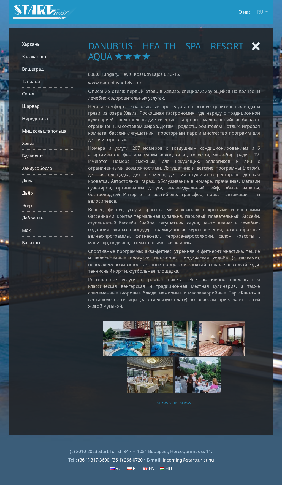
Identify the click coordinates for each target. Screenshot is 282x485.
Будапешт (32, 156)
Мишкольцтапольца (44, 131)
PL (135, 468)
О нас (244, 12)
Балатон (31, 243)
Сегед (28, 94)
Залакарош (34, 56)
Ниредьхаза (35, 119)
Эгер (27, 205)
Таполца (31, 81)
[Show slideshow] (174, 403)
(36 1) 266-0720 (127, 460)
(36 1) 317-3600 (93, 460)
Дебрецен (33, 218)
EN (151, 468)
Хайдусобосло (37, 168)
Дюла (28, 181)
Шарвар (31, 106)
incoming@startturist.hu (188, 460)
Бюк (26, 230)
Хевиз (28, 143)
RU (118, 468)
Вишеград (33, 69)
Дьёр (27, 193)
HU (168, 468)
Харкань (31, 44)
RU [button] (260, 12)
